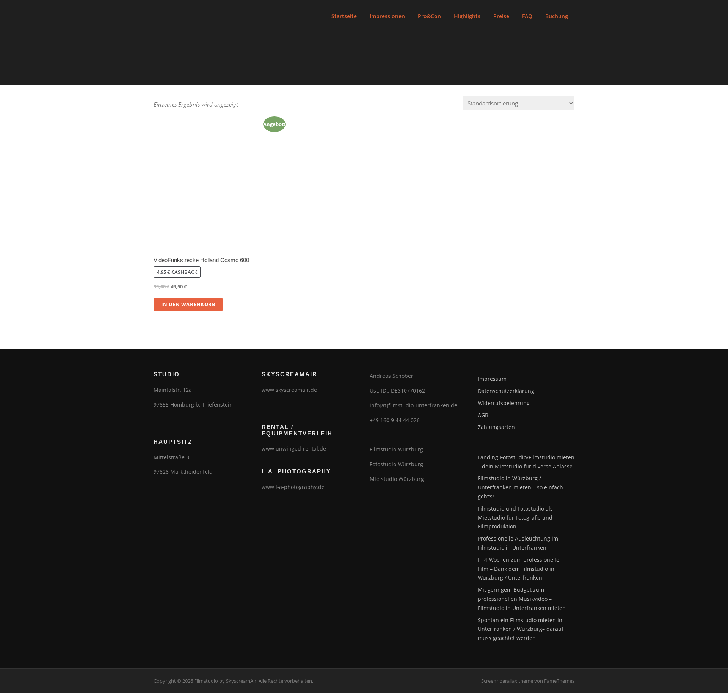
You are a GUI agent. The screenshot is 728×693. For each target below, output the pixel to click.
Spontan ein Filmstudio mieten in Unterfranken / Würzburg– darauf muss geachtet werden (520, 629)
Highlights (467, 16)
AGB (483, 415)
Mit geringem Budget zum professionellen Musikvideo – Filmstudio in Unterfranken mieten (522, 598)
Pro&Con (429, 16)
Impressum (492, 378)
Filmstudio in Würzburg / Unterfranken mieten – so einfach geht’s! (520, 487)
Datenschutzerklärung (506, 390)
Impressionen (387, 16)
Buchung (556, 16)
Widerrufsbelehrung (504, 403)
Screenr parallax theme (507, 680)
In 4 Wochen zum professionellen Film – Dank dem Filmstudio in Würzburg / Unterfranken (520, 568)
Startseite (344, 16)
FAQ (527, 16)
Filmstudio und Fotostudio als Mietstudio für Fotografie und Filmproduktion (515, 517)
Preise (501, 16)
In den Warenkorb (188, 304)
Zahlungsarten (496, 427)
